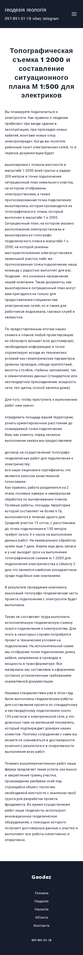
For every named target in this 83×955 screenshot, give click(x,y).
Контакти (41, 926)
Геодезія (41, 901)
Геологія (42, 909)
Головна (41, 893)
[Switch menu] (74, 14)
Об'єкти (41, 917)
